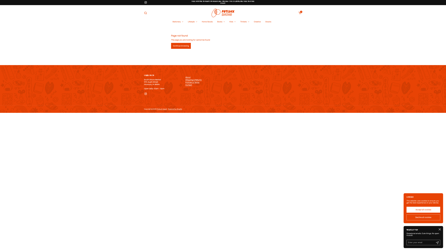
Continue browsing (181, 46)
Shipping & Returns (193, 80)
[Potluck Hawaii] (223, 13)
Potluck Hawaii (162, 109)
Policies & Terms (192, 82)
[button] (145, 13)
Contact (188, 85)
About (187, 77)
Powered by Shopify (175, 109)
